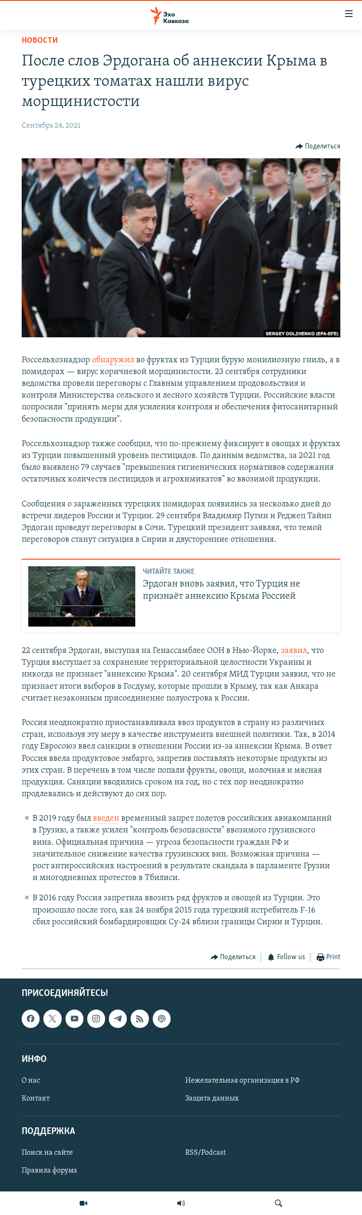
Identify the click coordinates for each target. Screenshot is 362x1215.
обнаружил (113, 360)
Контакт (35, 1098)
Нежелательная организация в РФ (242, 1081)
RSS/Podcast (205, 1153)
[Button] (318, 146)
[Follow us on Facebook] (31, 1019)
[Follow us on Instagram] (96, 1019)
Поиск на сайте (47, 1153)
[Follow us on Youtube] (74, 1019)
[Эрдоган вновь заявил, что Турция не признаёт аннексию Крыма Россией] (81, 596)
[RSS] (139, 1019)
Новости (40, 41)
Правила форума (49, 1171)
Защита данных (212, 1098)
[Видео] (83, 1203)
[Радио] (181, 1203)
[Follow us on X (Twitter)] (52, 1019)
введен (106, 819)
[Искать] (278, 1203)
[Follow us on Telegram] (118, 1019)
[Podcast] (162, 1019)
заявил (294, 651)
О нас (31, 1081)
